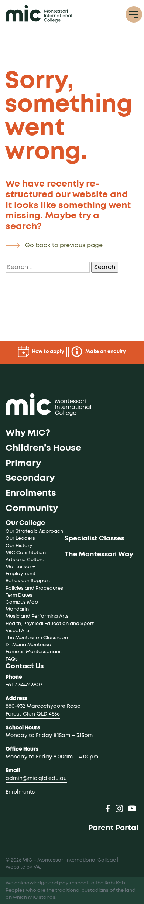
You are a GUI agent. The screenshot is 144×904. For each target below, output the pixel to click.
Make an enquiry (105, 351)
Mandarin (17, 609)
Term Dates (19, 595)
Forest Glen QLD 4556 (33, 714)
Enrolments (31, 493)
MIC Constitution (26, 552)
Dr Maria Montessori (30, 644)
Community (32, 508)
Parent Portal (113, 828)
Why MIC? (28, 433)
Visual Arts (18, 630)
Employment (20, 574)
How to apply (47, 351)
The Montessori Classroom (37, 637)
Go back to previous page (64, 245)
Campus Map (22, 602)
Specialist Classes (94, 538)
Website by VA (23, 867)
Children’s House (43, 448)
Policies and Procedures (34, 588)
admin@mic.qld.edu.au (36, 778)
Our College (25, 523)
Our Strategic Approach (34, 531)
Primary (23, 463)
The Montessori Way (99, 554)
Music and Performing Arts (37, 616)
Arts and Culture (25, 559)
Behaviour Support (28, 581)
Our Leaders (20, 538)
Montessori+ (20, 566)
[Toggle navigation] (134, 14)
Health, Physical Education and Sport (50, 623)
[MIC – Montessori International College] (39, 13)
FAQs (12, 659)
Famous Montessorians (34, 651)
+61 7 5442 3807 (24, 685)
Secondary (30, 478)
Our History (19, 545)
